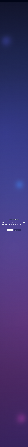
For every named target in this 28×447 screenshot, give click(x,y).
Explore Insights (10, 230)
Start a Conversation (17, 230)
